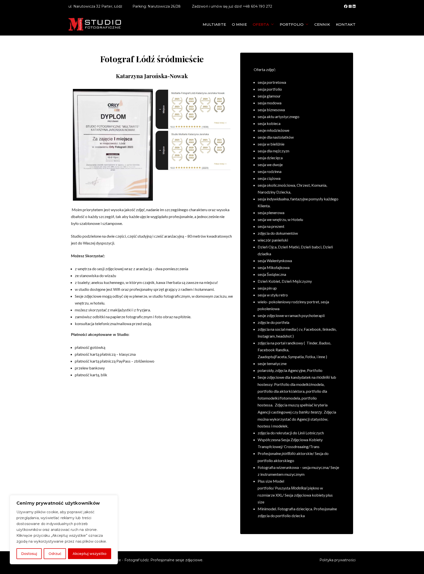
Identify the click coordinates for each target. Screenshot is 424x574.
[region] (64, 529)
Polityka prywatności (337, 560)
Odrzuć (55, 553)
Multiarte (214, 24)
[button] (271, 24)
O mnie (239, 24)
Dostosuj (29, 553)
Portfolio (292, 24)
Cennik (322, 24)
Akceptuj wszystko (89, 553)
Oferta (261, 24)
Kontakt (346, 24)
